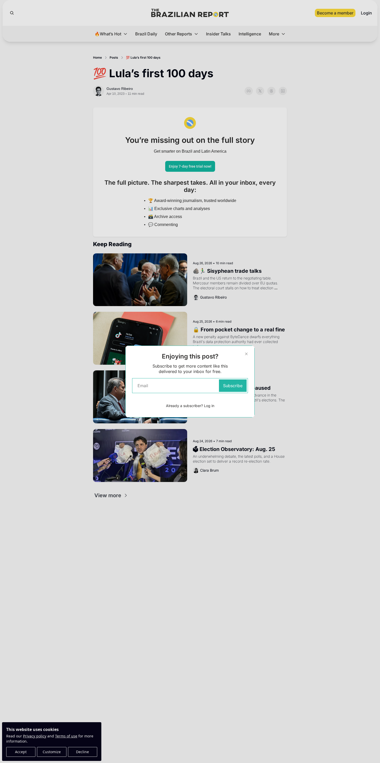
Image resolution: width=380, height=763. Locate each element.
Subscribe (232, 385)
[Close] (246, 354)
